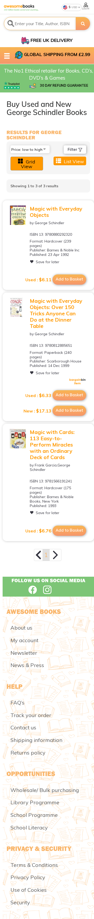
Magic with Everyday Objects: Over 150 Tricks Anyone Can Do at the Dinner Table (56, 313)
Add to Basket (69, 279)
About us (21, 627)
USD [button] (74, 7)
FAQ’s (17, 702)
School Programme (34, 815)
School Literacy (29, 827)
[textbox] (40, 23)
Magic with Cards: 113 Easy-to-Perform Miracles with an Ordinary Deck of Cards (52, 444)
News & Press (27, 665)
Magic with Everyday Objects (56, 211)
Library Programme (34, 802)
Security (20, 902)
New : (37, 411)
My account (24, 640)
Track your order (30, 715)
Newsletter (23, 653)
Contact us (23, 727)
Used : (38, 279)
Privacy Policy (27, 877)
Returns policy (27, 752)
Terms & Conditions (34, 865)
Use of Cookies (28, 890)
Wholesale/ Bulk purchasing (44, 790)
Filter (73, 149)
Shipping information (36, 740)
